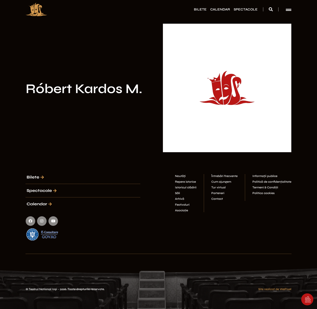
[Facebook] (30, 221)
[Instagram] (42, 221)
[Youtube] (53, 221)
